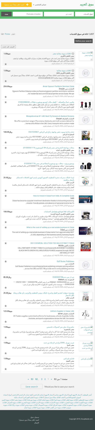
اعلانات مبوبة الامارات (56, 402)
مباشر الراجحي (38, 395)
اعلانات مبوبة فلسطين (86, 400)
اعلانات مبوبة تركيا (18, 405)
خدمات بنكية (18, 397)
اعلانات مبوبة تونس (31, 405)
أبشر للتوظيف (87, 395)
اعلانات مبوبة (39, 397)
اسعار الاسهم (49, 395)
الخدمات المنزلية (46, 190)
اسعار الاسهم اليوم (75, 395)
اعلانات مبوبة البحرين (29, 402)
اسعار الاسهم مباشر (61, 395)
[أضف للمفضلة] (6, 64)
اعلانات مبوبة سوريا (43, 408)
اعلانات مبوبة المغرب (71, 402)
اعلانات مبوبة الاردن (42, 402)
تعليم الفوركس (28, 397)
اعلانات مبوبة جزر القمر (58, 408)
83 (32, 379)
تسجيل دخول (34, 417)
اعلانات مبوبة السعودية (74, 405)
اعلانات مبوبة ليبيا (60, 400)
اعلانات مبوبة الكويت (86, 402)
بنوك (9, 395)
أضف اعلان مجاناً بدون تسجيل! (29, 420)
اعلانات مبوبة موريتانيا (34, 400)
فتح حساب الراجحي (25, 395)
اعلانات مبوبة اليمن (8, 400)
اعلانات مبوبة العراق (60, 405)
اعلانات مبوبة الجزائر (14, 402)
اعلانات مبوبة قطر (72, 400)
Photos (7, 34)
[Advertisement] (47, 25)
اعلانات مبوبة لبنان (48, 400)
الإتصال (36, 423)
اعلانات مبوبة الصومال (45, 405)
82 (36, 379)
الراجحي (15, 395)
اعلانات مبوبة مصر (21, 400)
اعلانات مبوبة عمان (30, 408)
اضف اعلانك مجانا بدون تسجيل (54, 397)
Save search (32, 386)
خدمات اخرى (56, 63)
